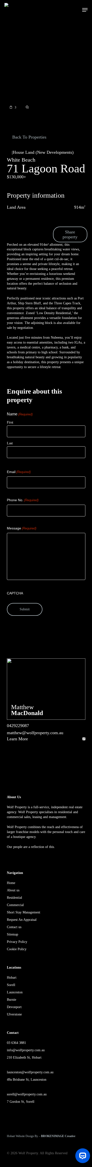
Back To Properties (28, 137)
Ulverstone (14, 1014)
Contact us (14, 927)
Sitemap (12, 934)
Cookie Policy (16, 949)
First (10, 422)
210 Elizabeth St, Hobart (24, 1057)
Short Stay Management (23, 912)
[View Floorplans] (27, 107)
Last (10, 443)
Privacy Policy (17, 942)
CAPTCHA (15, 593)
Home (11, 883)
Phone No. (23, 500)
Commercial (15, 905)
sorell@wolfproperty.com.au (27, 1094)
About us (13, 890)
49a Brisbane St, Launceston (26, 1079)
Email (19, 472)
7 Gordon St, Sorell (20, 1101)
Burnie (11, 999)
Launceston (15, 992)
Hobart (11, 977)
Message (21, 528)
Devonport (14, 1007)
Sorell (11, 985)
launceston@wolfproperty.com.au (30, 1072)
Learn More (17, 738)
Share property (70, 234)
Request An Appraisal (22, 920)
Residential (14, 897)
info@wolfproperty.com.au (26, 1050)
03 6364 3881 (16, 1043)
